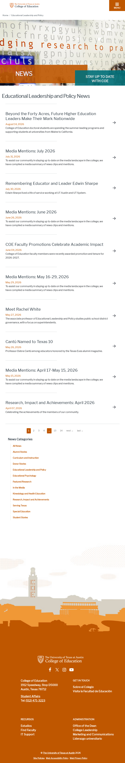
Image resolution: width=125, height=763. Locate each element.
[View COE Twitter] (57, 669)
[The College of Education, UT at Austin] (25, 5)
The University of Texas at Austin (59, 753)
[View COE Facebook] (50, 669)
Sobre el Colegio (83, 687)
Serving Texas (20, 505)
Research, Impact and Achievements (31, 499)
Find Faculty (28, 730)
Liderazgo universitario (87, 738)
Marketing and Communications (93, 734)
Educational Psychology (24, 476)
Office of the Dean (84, 726)
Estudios (26, 726)
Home (5, 15)
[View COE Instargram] (64, 669)
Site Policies (39, 758)
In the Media (19, 487)
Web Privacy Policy (78, 758)
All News (17, 446)
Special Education (21, 511)
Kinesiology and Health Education (29, 493)
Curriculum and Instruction (26, 458)
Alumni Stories (20, 452)
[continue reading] (112, 123)
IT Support (27, 734)
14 (61, 430)
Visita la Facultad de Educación (92, 691)
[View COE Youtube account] (71, 669)
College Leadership (85, 730)
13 (55, 430)
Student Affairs (30, 696)
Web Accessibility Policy (57, 758)
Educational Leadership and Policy (29, 470)
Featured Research (22, 481)
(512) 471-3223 (35, 700)
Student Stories (20, 517)
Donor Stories (19, 464)
